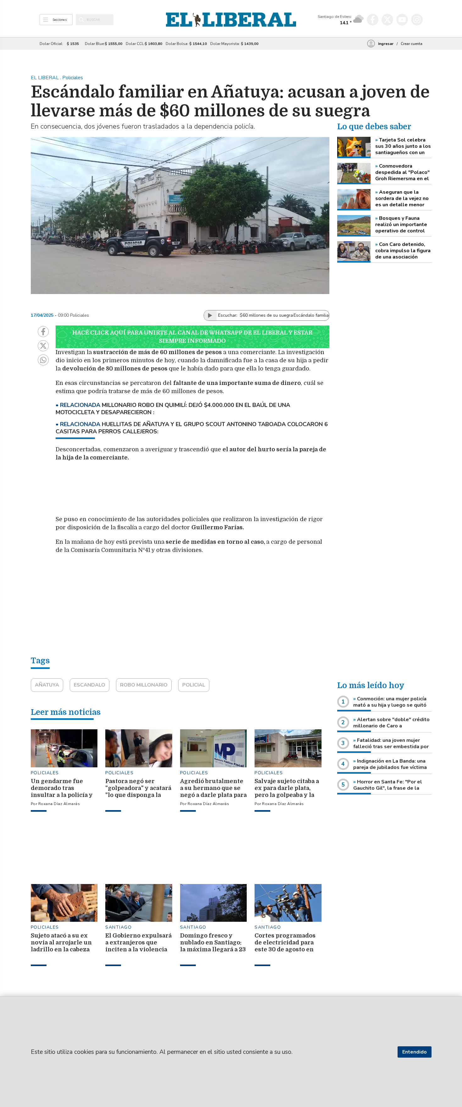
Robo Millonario (144, 684)
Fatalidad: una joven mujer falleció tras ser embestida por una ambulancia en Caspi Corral (391, 746)
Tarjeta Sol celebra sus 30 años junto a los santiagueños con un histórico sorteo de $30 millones (403, 146)
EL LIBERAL (45, 77)
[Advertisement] (205, 491)
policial (193, 684)
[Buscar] (81, 19)
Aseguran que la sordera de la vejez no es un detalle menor (402, 198)
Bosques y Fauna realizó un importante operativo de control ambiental (401, 224)
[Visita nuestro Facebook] (372, 19)
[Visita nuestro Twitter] (387, 19)
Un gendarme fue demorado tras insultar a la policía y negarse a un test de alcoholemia (62, 795)
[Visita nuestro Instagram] (417, 19)
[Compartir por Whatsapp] (43, 359)
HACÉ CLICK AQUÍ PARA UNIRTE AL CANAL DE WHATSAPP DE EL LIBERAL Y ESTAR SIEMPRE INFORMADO (192, 337)
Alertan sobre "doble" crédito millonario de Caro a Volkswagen (391, 726)
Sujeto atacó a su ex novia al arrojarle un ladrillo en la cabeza (61, 942)
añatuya (47, 684)
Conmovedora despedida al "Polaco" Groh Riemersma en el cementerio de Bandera (402, 172)
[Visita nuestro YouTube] (402, 19)
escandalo (89, 684)
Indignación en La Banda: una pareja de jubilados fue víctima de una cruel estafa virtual (390, 767)
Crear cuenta (411, 43)
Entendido (414, 1052)
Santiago (118, 927)
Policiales (45, 773)
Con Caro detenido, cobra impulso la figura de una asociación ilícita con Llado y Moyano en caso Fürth (403, 250)
